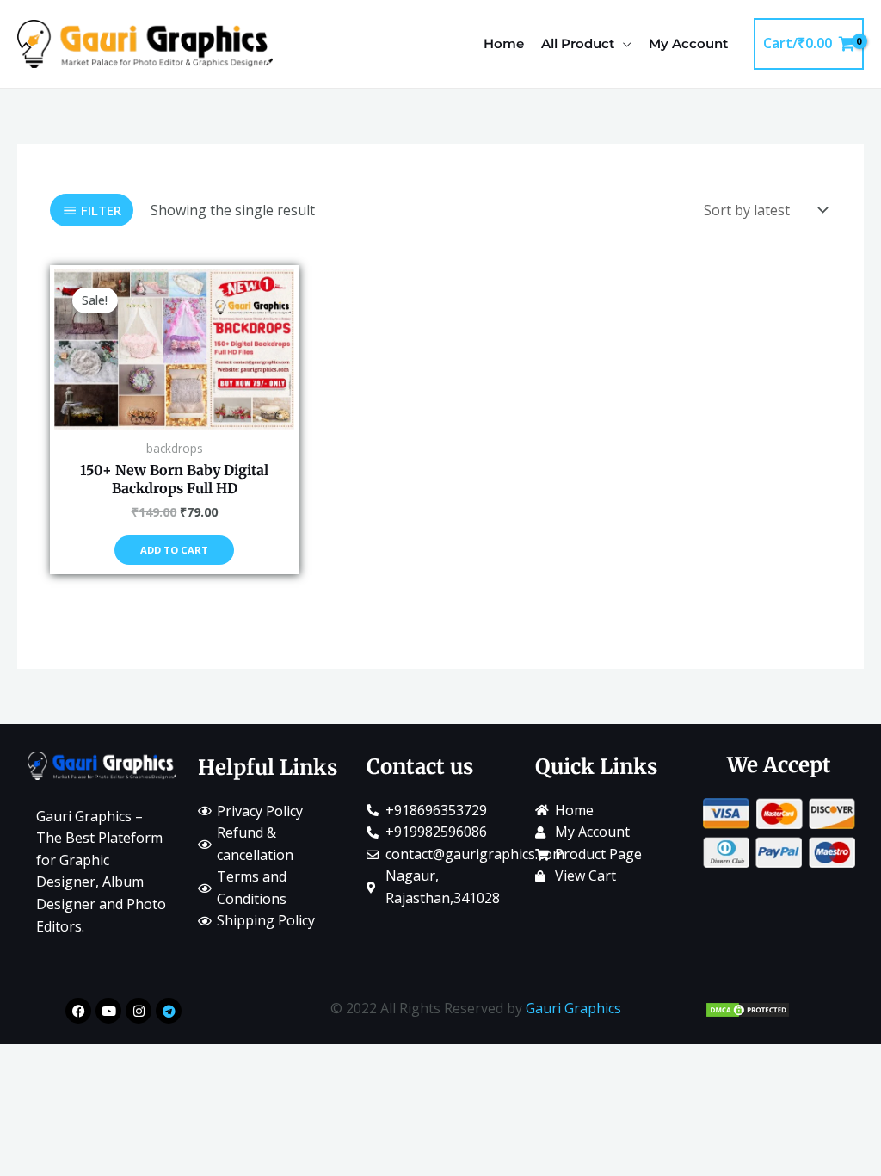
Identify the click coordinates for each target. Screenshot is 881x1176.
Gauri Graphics (573, 1008)
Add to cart (174, 549)
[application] (622, 43)
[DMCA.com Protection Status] (748, 1008)
